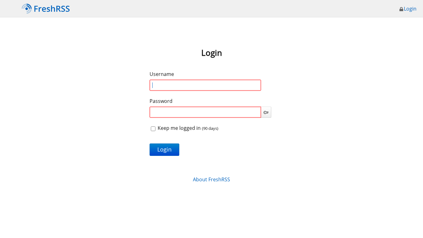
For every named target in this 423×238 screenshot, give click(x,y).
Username (162, 74)
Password (161, 101)
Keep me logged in (187, 128)
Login (410, 8)
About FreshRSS (211, 179)
